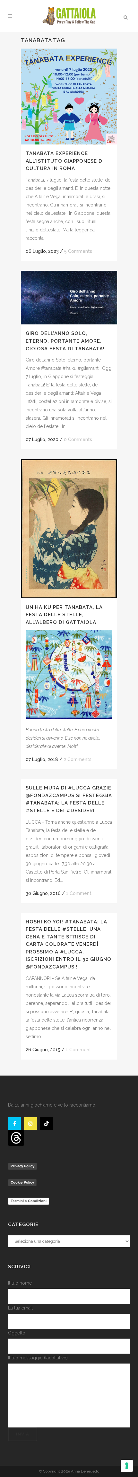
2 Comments (77, 759)
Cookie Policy (22, 1182)
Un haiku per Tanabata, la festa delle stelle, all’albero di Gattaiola (64, 614)
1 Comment (78, 893)
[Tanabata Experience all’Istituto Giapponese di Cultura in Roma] (69, 96)
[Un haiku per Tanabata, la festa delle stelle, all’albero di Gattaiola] (69, 528)
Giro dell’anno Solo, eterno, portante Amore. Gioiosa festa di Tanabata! (65, 340)
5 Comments (78, 251)
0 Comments (78, 439)
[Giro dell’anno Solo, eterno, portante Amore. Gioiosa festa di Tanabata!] (69, 298)
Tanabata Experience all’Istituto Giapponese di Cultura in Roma (65, 161)
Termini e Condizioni (29, 1201)
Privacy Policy (22, 1166)
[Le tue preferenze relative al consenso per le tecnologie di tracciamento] (127, 1466)
